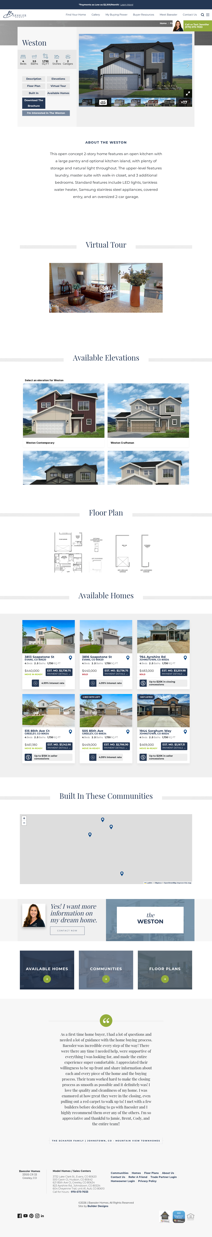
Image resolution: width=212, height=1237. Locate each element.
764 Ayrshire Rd (154, 658)
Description (33, 78)
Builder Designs (98, 1206)
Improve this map (184, 883)
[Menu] (207, 14)
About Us (168, 1173)
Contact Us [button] (190, 14)
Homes (136, 1173)
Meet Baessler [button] (168, 14)
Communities (120, 1173)
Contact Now (67, 930)
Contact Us (118, 1177)
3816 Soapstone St (97, 658)
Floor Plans (151, 1173)
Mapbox (158, 883)
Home (163, 23)
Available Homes (58, 93)
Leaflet (149, 883)
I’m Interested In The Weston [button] (46, 113)
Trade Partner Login (164, 1177)
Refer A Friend (138, 1177)
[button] (202, 19)
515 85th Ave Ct (37, 732)
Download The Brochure (33, 103)
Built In (33, 93)
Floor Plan (33, 86)
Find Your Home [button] (76, 14)
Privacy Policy (147, 1181)
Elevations (58, 78)
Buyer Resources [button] (143, 14)
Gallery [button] (96, 14)
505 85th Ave (94, 732)
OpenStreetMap (170, 883)
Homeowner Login (123, 1181)
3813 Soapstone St (39, 658)
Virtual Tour (58, 86)
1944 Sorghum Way (155, 732)
